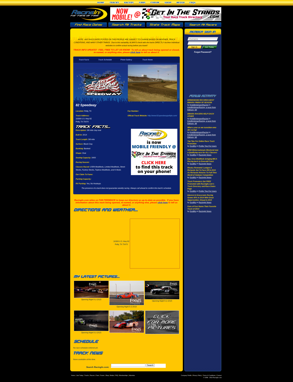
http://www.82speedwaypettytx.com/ (162, 116)
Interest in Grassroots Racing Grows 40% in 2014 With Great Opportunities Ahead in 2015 (200, 197)
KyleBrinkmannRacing (199, 105)
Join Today (79, 375)
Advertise (132, 375)
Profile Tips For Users (208, 146)
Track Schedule (105, 60)
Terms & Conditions (209, 375)
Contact (219, 375)
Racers (129, 3)
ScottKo (193, 146)
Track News (147, 60)
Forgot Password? (203, 52)
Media (180, 3)
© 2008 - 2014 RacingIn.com (212, 377)
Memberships (123, 375)
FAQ (116, 375)
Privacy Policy (197, 375)
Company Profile (186, 375)
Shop (168, 3)
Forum (155, 3)
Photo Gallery (126, 60)
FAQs (192, 3)
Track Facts (84, 60)
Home (100, 3)
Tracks (114, 3)
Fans (142, 3)
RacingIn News (205, 155)
